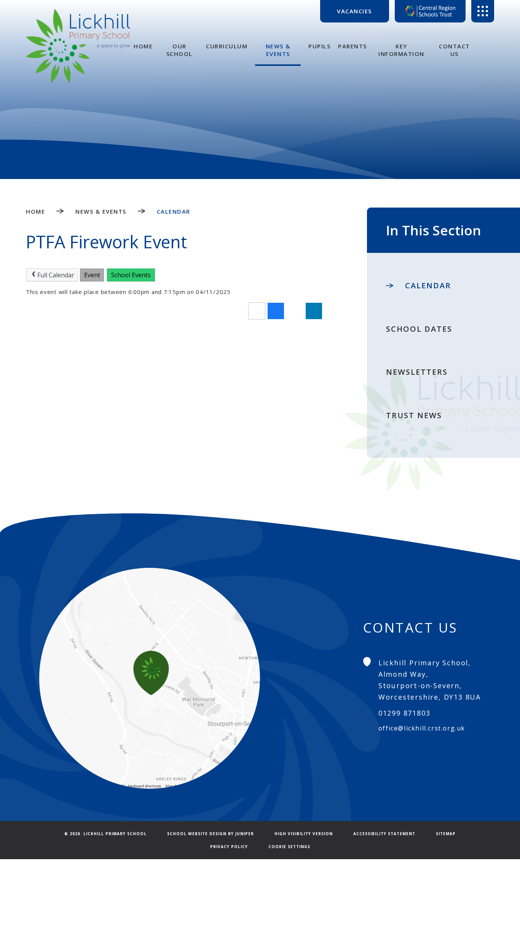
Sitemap (446, 833)
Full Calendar (55, 275)
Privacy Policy (229, 846)
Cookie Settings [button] (289, 846)
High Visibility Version (303, 833)
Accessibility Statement (384, 833)
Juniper (244, 833)
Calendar (173, 211)
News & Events (100, 211)
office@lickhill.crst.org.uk (421, 728)
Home (35, 211)
